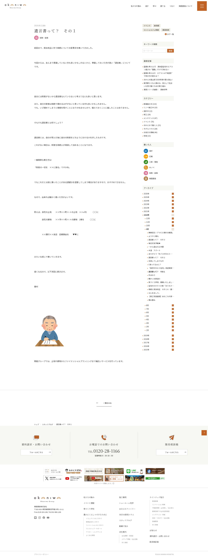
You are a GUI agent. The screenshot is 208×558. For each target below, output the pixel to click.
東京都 (156, 25)
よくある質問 (90, 535)
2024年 (146, 201)
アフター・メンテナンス (94, 532)
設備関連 (155, 521)
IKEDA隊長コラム (126, 514)
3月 (147, 323)
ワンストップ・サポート (94, 528)
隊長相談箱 (154, 542)
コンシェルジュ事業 (151, 30)
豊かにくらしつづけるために (95, 514)
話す (147, 6)
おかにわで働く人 (150, 125)
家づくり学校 (89, 509)
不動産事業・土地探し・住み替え (163, 508)
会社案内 (122, 532)
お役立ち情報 (149, 132)
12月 (148, 218)
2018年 (146, 339)
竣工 (145, 114)
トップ (36, 424)
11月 (148, 222)
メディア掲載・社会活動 (129, 539)
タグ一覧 (170, 34)
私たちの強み (136, 6)
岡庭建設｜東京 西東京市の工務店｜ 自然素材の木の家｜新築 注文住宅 (15, 6)
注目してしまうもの (156, 261)
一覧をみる (107, 403)
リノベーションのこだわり (94, 525)
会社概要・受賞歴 (127, 536)
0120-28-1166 (104, 451)
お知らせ (153, 530)
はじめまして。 (154, 293)
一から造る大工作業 (156, 247)
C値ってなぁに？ (155, 264)
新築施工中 (148, 104)
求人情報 (124, 542)
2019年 (146, 335)
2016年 (146, 346)
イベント (147, 25)
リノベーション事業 (158, 504)
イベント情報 (89, 503)
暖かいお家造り (154, 278)
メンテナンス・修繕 (158, 515)
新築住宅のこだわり (92, 522)
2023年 (146, 204)
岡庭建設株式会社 (47, 499)
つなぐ (172, 6)
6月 (147, 312)
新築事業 (155, 501)
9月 (147, 229)
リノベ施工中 (149, 107)
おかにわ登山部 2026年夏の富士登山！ (158, 79)
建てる (162, 6)
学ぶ (154, 6)
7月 (147, 309)
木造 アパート (154, 250)
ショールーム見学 (126, 503)
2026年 (146, 193)
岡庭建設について (185, 6)
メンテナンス (149, 118)
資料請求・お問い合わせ (159, 536)
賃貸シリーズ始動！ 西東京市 (155, 89)
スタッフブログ (47, 424)
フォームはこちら (36, 452)
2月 (147, 326)
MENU (202, 6)
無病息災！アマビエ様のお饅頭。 (161, 232)
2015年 (146, 349)
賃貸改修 (165, 30)
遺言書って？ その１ (157, 271)
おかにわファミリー (127, 509)
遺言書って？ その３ (157, 239)
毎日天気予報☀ (154, 243)
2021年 (146, 211)
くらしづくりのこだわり (94, 518)
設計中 (146, 111)
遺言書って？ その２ (157, 257)
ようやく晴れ (154, 236)
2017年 (146, 342)
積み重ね (152, 300)
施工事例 (122, 497)
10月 (148, 225)
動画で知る (123, 526)
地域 (145, 136)
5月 (147, 316)
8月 (147, 305)
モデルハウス (149, 129)
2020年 (146, 215)
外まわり (152, 275)
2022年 (146, 208)
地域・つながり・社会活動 (160, 518)
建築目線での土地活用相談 (160, 511)
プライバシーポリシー (41, 554)
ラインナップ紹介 (157, 497)
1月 (147, 330)
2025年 (146, 197)
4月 (147, 319)
